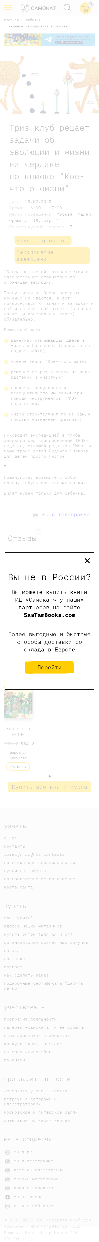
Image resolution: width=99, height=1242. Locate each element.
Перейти (49, 667)
